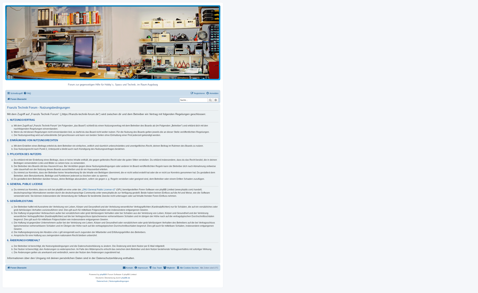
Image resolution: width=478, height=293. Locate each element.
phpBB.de (125, 278)
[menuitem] (27, 93)
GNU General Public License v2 (99, 189)
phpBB (103, 274)
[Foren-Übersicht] (113, 43)
